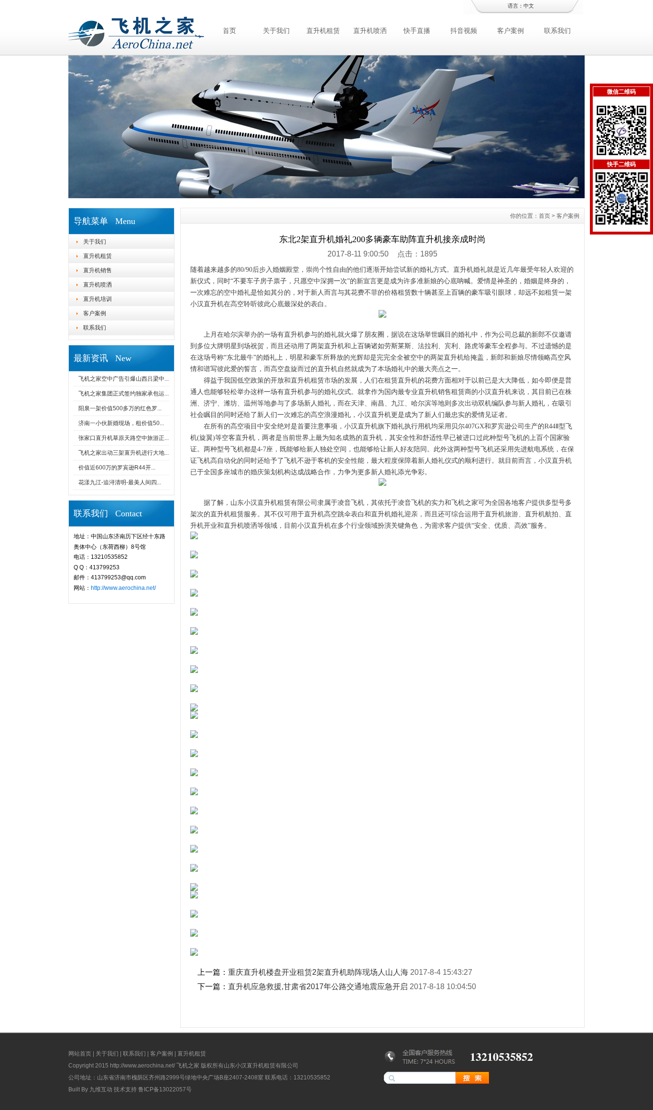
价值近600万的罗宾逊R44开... (116, 467)
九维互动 (100, 1089)
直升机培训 (97, 299)
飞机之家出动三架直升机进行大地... (123, 452)
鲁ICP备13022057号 (165, 1089)
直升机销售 (97, 270)
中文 (528, 6)
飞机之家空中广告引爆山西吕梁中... (123, 378)
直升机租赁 (323, 30)
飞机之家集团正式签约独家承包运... (123, 393)
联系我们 (557, 30)
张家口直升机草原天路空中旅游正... (123, 438)
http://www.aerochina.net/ (123, 588)
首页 (229, 30)
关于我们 (276, 30)
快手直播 (416, 30)
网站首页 (79, 1053)
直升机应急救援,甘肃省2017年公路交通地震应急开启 (318, 986)
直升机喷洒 (370, 30)
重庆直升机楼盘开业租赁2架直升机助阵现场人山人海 (318, 972)
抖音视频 (463, 30)
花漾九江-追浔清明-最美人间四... (119, 482)
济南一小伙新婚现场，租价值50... (121, 423)
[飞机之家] (326, 196)
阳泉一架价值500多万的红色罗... (120, 408)
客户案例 (510, 30)
